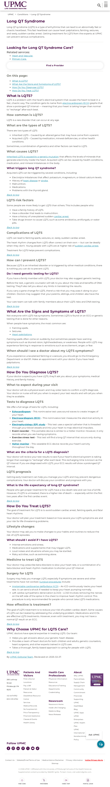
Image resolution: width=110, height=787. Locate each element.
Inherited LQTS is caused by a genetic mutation (33, 156)
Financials (78, 696)
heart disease (30, 180)
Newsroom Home (56, 704)
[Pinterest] (23, 748)
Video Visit (66, 783)
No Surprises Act (30, 709)
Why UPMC (78, 676)
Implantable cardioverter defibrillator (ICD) (35, 586)
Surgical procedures (50, 582)
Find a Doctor (29, 679)
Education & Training (57, 686)
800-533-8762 (12, 699)
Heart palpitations (22, 334)
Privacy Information (74, 760)
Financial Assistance (31, 716)
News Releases (55, 714)
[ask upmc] (100, 744)
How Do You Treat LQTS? (25, 90)
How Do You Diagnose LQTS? (28, 87)
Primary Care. (19, 59)
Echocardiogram (21, 411)
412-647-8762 (12, 696)
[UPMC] (15, 5)
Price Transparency (31, 713)
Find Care (22, 783)
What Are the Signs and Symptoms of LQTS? (36, 84)
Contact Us (9, 760)
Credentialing (54, 692)
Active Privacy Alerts (94, 760)
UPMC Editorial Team (21, 657)
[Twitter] (28, 748)
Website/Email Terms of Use (28, 760)
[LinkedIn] (18, 748)
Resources (53, 682)
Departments (54, 689)
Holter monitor (20, 444)
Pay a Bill (27, 686)
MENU (105, 2)
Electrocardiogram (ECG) (26, 418)
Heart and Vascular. (22, 56)
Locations (27, 682)
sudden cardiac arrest (86, 246)
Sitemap (55, 763)
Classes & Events (30, 719)
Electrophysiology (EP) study (28, 424)
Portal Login (88, 783)
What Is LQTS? (20, 81)
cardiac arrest (61, 216)
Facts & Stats (79, 679)
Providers (44, 783)
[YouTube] (32, 748)
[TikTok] (37, 748)
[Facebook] (8, 748)
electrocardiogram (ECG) (76, 103)
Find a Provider (55, 65)
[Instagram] (13, 748)
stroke (44, 180)
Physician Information (58, 679)
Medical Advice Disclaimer (53, 760)
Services (26, 702)
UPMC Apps (79, 713)
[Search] (99, 5)
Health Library (29, 723)
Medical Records (30, 706)
